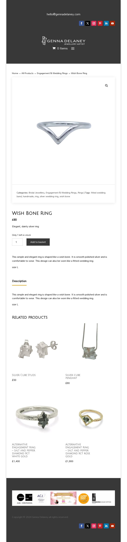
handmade (28, 196)
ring (37, 196)
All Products (27, 73)
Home (15, 73)
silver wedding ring (49, 196)
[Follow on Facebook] (81, 23)
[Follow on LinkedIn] (106, 23)
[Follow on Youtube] (112, 23)
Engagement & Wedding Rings (52, 73)
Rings (80, 193)
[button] (106, 85)
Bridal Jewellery (36, 193)
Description (19, 281)
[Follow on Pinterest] (100, 23)
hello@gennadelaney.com (63, 14)
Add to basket (38, 241)
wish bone (65, 196)
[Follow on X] (87, 23)
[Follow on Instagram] (93, 23)
